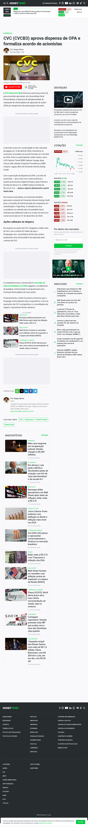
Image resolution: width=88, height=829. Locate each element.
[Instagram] (63, 3)
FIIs (4, 772)
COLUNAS (61, 732)
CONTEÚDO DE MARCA (65, 740)
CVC (21, 419)
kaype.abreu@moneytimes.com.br (22, 411)
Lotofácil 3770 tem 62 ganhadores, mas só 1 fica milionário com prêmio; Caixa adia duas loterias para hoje (68, 312)
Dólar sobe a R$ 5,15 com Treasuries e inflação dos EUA (38, 557)
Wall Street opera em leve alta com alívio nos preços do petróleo (68, 302)
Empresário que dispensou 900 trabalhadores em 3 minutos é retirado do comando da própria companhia (69, 292)
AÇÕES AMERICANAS (9, 780)
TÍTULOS (5, 803)
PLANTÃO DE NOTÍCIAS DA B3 (67, 744)
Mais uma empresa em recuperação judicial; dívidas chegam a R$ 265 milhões (37, 449)
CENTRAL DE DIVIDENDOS (66, 728)
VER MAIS (79, 145)
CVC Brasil (9, 93)
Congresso (32, 462)
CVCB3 (18, 93)
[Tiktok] (81, 3)
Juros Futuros (33, 508)
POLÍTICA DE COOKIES (10, 736)
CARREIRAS (34, 748)
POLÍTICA (33, 744)
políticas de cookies (45, 823)
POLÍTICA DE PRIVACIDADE (11, 732)
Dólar (30, 552)
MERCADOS (34, 720)
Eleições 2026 (32, 639)
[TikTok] (81, 708)
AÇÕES (5, 768)
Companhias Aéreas (35, 530)
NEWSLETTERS (62, 748)
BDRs (4, 776)
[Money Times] (17, 3)
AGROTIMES (34, 768)
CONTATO (6, 724)
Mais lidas (60, 283)
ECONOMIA (33, 728)
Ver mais (79, 284)
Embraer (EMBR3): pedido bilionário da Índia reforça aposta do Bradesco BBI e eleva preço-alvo (69, 353)
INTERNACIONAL (35, 740)
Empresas (7, 33)
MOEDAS (5, 787)
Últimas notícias (49, 3)
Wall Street (23, 327)
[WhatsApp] (74, 3)
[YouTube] (66, 3)
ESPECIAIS (33, 751)
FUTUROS (6, 791)
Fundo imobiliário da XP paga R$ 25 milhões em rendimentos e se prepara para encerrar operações (70, 342)
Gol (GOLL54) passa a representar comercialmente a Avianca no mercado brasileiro (38, 539)
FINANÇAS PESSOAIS (37, 736)
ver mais (7, 15)
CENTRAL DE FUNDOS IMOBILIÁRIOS (69, 724)
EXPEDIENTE (7, 720)
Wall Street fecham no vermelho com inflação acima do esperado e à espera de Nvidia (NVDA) (33, 333)
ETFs (4, 799)
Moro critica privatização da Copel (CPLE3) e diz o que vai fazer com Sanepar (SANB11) (68, 332)
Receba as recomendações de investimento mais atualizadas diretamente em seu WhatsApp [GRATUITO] (65, 133)
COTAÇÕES (6, 764)
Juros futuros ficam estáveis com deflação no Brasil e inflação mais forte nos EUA (37, 517)
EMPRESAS (33, 724)
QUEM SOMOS (7, 716)
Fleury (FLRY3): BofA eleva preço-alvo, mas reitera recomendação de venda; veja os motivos (33, 345)
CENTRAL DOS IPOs (64, 720)
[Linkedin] (70, 3)
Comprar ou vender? (26, 340)
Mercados (23, 315)
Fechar (80, 822)
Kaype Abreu (19, 49)
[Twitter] (84, 3)
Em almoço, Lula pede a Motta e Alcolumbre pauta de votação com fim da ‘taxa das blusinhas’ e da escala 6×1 (38, 472)
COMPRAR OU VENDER (65, 736)
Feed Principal (41, 419)
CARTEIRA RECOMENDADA (66, 716)
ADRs (4, 795)
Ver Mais (44, 435)
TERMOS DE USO (8, 728)
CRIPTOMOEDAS (8, 784)
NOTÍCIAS (33, 716)
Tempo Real (9, 425)
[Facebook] (59, 3)
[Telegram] (77, 3)
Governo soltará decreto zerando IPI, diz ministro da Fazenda (67, 323)
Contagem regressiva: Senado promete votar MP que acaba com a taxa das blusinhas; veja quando (37, 624)
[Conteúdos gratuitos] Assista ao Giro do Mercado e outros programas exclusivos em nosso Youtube (68, 112)
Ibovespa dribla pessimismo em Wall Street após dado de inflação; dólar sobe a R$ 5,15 (33, 320)
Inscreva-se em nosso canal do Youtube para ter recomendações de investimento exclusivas (67, 122)
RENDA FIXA (34, 732)
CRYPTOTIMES (35, 764)
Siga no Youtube (14, 87)
